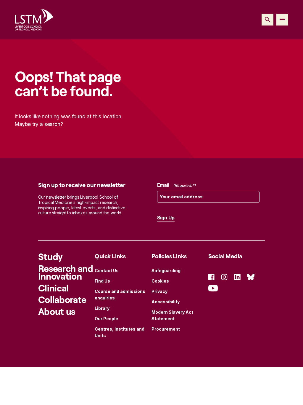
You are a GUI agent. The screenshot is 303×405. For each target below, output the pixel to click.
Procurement (166, 328)
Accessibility (166, 301)
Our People (106, 318)
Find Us (102, 280)
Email (174, 185)
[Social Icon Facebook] (211, 276)
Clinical (53, 288)
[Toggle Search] (267, 19)
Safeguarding (166, 270)
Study (50, 256)
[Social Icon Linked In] (237, 276)
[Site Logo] (34, 20)
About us (56, 311)
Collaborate (62, 299)
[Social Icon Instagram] (224, 276)
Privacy (159, 291)
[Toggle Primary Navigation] (282, 19)
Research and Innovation (65, 272)
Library (102, 308)
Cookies (160, 280)
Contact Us (107, 270)
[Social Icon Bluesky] (250, 276)
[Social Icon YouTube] (213, 287)
